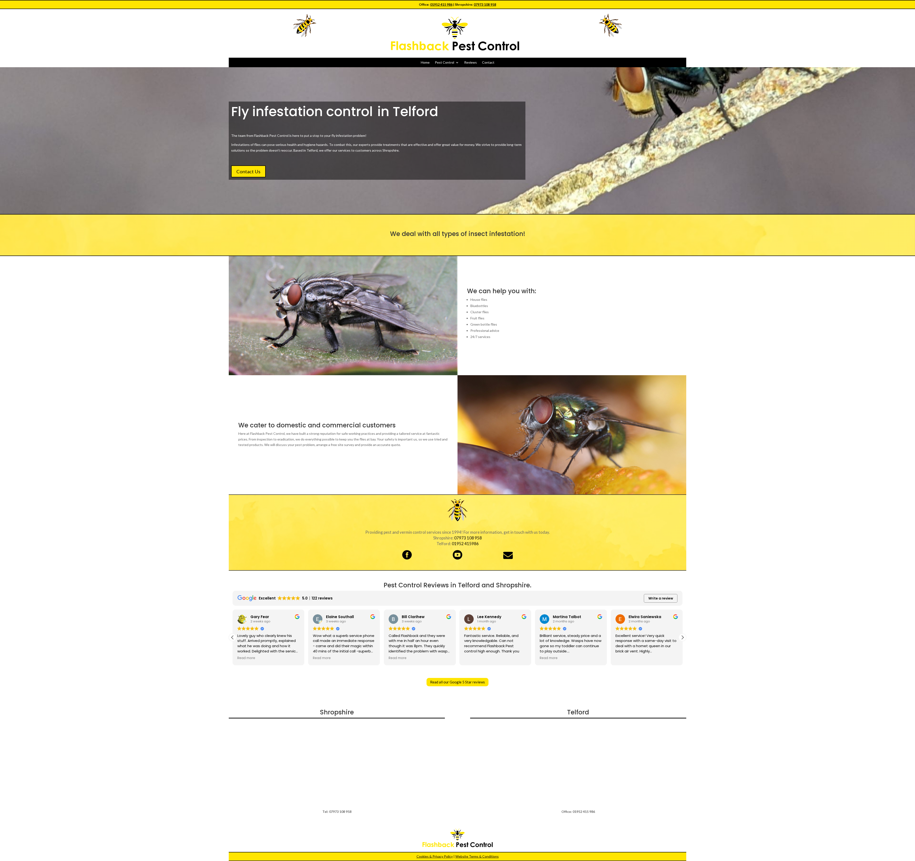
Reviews (470, 62)
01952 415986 (465, 543)
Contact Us (248, 171)
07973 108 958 (485, 4)
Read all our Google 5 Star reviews (457, 682)
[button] (682, 637)
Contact (488, 62)
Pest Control (444, 62)
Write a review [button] (660, 598)
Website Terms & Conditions (477, 856)
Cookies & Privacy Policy (435, 856)
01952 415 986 (441, 4)
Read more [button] (246, 658)
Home (425, 62)
